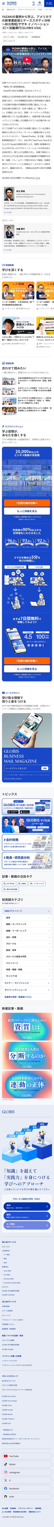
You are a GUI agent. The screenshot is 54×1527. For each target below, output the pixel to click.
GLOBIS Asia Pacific (9, 1396)
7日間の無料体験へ (27, 503)
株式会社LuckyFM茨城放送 (11, 1443)
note (11, 1496)
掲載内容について (35, 1512)
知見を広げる (11, 9)
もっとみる (8, 212)
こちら (37, 177)
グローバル (11, 943)
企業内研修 (6, 1306)
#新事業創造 (36, 37)
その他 (40, 9)
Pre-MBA (7, 1275)
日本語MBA (6, 1251)
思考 (8, 917)
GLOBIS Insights (7, 1349)
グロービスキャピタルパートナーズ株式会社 (17, 1390)
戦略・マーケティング (16, 924)
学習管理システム (8, 1324)
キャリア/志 (11, 976)
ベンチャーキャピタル (9, 1361)
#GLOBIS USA (23, 37)
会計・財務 (11, 937)
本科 (19, 1206)
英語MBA (5, 1267)
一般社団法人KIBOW (9, 1434)
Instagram (14, 1472)
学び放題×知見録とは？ (10, 903)
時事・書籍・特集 (14, 969)
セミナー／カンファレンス (26, 9)
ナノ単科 (15, 1225)
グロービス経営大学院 (16, 956)
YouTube (14, 1456)
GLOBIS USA (6, 1423)
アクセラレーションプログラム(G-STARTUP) (17, 1365)
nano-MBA (7, 1271)
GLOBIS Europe (7, 1410)
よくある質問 (6, 1512)
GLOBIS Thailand (8, 1419)
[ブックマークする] (33, 302)
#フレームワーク (9, 41)
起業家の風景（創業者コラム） (19, 997)
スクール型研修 (7, 1311)
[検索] (33, 3)
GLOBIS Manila (7, 1414)
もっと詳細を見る (27, 511)
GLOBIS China (7, 1405)
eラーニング (6, 1315)
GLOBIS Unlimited (8, 1295)
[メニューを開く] (3, 3)
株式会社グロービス (9, 1381)
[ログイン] (39, 3)
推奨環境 (38, 1508)
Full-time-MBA (9, 1279)
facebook (14, 1488)
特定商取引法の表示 (20, 1512)
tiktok (12, 1464)
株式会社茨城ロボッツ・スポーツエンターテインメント (21, 1439)
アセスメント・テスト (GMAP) (12, 1320)
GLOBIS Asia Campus (9, 1401)
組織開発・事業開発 (9, 1329)
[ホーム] (3, 9)
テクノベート (12, 963)
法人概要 (5, 1508)
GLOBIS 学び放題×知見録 (10, 1291)
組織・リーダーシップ (16, 930)
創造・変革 (11, 950)
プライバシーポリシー (25, 1508)
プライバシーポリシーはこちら (13, 778)
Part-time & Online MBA (12, 1283)
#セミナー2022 (9, 37)
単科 (18, 1215)
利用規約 (13, 1508)
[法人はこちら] (49, 3)
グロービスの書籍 (8, 1340)
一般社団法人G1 (7, 1430)
